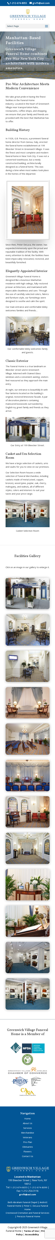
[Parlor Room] (28, 899)
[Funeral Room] (28, 753)
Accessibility (32, 1234)
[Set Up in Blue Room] (28, 790)
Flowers (27, 1151)
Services (27, 1127)
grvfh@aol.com (27, 1194)
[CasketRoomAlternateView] (28, 972)
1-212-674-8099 (38, 1187)
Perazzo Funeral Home (28, 1216)
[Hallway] (28, 681)
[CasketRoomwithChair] (28, 1008)
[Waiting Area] (28, 717)
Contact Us (27, 1156)
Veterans (27, 1137)
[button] (46, 26)
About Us (27, 1123)
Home (27, 1118)
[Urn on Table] (28, 863)
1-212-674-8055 (18, 3)
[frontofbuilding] (28, 608)
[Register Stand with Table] (28, 936)
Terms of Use (31, 1230)
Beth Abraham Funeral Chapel (22, 1202)
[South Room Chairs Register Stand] (28, 826)
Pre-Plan (27, 1142)
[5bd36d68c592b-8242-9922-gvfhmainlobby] (28, 644)
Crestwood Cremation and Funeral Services (27, 1212)
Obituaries (27, 1146)
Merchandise (27, 1132)
